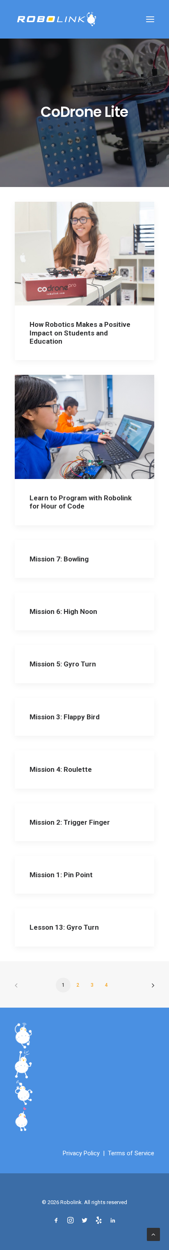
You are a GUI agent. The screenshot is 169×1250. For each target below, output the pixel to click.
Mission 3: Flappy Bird (65, 717)
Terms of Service (131, 1153)
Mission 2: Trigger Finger (70, 822)
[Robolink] (56, 19)
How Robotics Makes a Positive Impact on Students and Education (80, 332)
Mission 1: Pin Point (61, 875)
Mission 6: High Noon (63, 611)
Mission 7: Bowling (59, 559)
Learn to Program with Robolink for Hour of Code (81, 502)
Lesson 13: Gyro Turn (64, 927)
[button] (150, 19)
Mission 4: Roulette (61, 769)
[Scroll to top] (153, 1234)
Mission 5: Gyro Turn (63, 664)
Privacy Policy (81, 1153)
